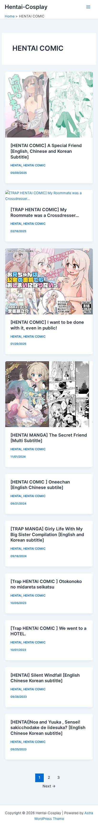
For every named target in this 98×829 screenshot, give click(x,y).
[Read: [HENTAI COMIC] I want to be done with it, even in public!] (49, 281)
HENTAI (15, 165)
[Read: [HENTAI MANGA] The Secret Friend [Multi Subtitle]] (49, 394)
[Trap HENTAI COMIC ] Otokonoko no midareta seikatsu (46, 584)
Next (49, 786)
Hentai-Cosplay (26, 6)
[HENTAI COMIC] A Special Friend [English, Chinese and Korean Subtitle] (46, 151)
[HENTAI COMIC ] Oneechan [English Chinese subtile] (40, 484)
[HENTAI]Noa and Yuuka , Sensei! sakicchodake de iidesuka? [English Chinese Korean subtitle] (47, 727)
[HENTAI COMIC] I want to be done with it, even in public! (47, 324)
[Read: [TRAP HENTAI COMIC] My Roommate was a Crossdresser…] (49, 195)
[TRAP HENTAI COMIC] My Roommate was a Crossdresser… (44, 212)
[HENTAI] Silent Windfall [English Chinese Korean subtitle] (45, 677)
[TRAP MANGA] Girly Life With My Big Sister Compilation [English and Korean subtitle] (47, 534)
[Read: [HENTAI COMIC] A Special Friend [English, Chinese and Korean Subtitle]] (49, 104)
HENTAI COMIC (34, 165)
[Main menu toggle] (88, 7)
